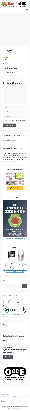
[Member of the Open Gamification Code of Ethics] (15, 380)
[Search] (24, 286)
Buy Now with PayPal (15, 188)
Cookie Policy (5, 395)
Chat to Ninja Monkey (10, 140)
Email (5, 340)
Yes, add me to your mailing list (14, 120)
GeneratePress (18, 408)
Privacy (3, 401)
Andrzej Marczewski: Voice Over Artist (13, 315)
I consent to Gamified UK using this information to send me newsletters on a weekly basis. (14, 350)
